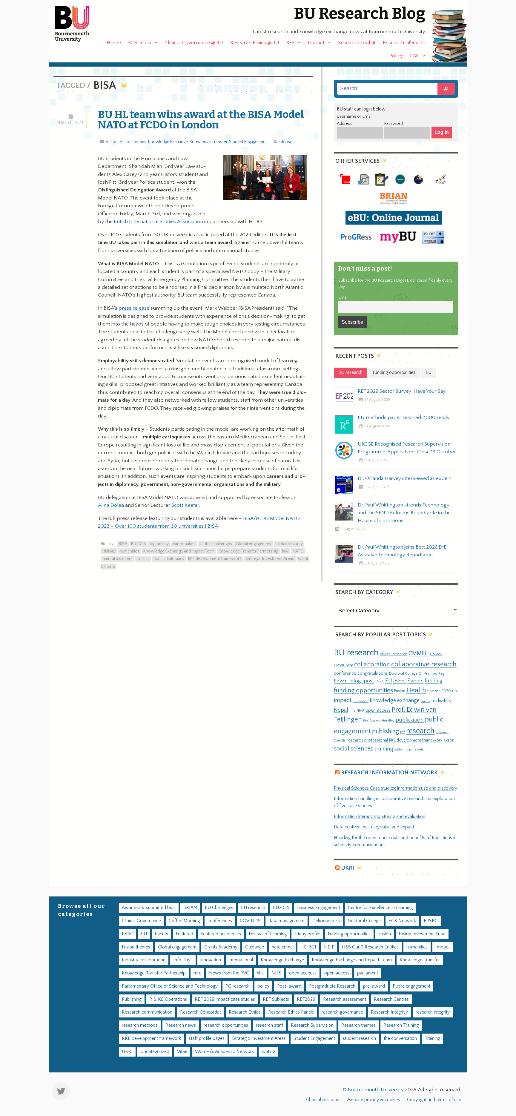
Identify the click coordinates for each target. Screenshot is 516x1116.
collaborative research (424, 664)
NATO (298, 551)
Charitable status (322, 1099)
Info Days (183, 960)
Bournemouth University (77, 24)
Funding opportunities (349, 934)
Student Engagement (248, 141)
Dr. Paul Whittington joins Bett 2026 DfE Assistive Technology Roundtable (402, 551)
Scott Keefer (185, 505)
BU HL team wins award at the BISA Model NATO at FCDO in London (201, 119)
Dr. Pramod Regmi (434, 673)
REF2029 (306, 999)
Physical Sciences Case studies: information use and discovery (395, 788)
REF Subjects (276, 999)
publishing (385, 731)
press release (134, 308)
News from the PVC (229, 973)
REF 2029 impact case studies (225, 999)
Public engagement (411, 986)
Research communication (147, 1012)
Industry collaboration (143, 960)
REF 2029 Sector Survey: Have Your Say (402, 391)
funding (434, 681)
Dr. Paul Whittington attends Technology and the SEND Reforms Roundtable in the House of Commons (404, 513)
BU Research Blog (359, 13)
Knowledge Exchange (168, 141)
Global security (289, 543)
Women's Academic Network (224, 1051)
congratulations (372, 673)
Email (343, 297)
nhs (352, 710)
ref (402, 732)
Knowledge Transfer (208, 141)
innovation (360, 701)
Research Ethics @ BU (254, 43)
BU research (356, 653)
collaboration (372, 664)
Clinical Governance (141, 920)
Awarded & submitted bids (149, 907)
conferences (220, 920)
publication (410, 719)
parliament (367, 973)
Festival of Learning (268, 934)
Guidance (254, 947)
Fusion (111, 141)
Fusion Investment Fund (422, 934)
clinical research (393, 654)
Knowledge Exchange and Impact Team (179, 551)
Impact (316, 43)
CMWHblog (343, 665)
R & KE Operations (168, 999)
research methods (140, 1025)
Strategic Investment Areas (269, 558)
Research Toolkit (357, 43)
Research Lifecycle (404, 43)
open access (378, 710)
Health (416, 690)
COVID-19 (250, 920)
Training (432, 1038)
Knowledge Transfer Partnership (248, 551)
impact (342, 700)
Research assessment (344, 999)
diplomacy (159, 543)
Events (415, 681)
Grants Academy (220, 947)
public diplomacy (168, 558)
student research (359, 1038)
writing (268, 1051)
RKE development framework (215, 558)
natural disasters (117, 558)
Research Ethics (244, 1012)
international (241, 960)
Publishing (132, 999)
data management (286, 920)
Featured (184, 934)
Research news (180, 1025)
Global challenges (215, 543)
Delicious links (326, 920)
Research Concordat (200, 1012)
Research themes (358, 1025)
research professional (367, 740)
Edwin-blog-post (354, 681)
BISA (123, 543)
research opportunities (226, 1025)
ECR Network (402, 920)
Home (114, 43)
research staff (269, 1025)
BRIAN (190, 907)
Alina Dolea (111, 505)
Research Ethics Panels (291, 1012)
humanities (129, 551)
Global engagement (253, 543)
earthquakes (184, 543)
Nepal (341, 710)
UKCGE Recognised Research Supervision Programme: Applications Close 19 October (407, 448)
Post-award (289, 986)
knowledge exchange (395, 700)
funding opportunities (363, 690)
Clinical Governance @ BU (194, 43)
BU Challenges (219, 907)
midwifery (441, 700)
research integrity (433, 1012)
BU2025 (138, 543)
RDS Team (139, 43)
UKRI (347, 868)
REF (290, 43)
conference (345, 673)
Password (393, 123)
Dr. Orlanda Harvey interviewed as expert (404, 478)
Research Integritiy (389, 1012)
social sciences (353, 748)
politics (143, 558)
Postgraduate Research (332, 986)
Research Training (401, 1025)
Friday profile (307, 934)
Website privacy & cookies (373, 1099)
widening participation (410, 749)
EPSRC (431, 920)
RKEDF (449, 740)
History (109, 551)
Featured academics (221, 934)
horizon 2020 (439, 691)
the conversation (400, 1038)
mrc (197, 973)
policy (263, 986)
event (399, 681)
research (420, 731)
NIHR (360, 711)
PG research (237, 986)
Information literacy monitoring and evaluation (379, 816)
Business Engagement (318, 907)
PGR (414, 56)
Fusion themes (132, 141)
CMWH (436, 654)
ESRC (379, 681)
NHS (276, 973)
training (383, 748)
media (425, 701)
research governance (342, 1012)
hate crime (282, 947)
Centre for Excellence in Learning (380, 907)
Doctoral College (403, 673)
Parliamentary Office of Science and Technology (170, 986)
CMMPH (418, 653)
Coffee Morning (184, 920)
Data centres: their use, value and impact (374, 827)
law (285, 551)
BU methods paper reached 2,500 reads (403, 417)
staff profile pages (207, 1038)
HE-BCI (308, 947)
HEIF (329, 947)
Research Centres (391, 999)
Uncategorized (154, 1051)
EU (388, 681)
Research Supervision (312, 1025)
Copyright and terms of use (434, 1099)
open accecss (303, 973)
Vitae (182, 1051)
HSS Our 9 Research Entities (370, 947)
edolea (284, 141)
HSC (455, 691)
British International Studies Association (158, 222)
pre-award (374, 986)
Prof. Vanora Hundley (378, 720)
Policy (396, 56)
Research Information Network (389, 773)
